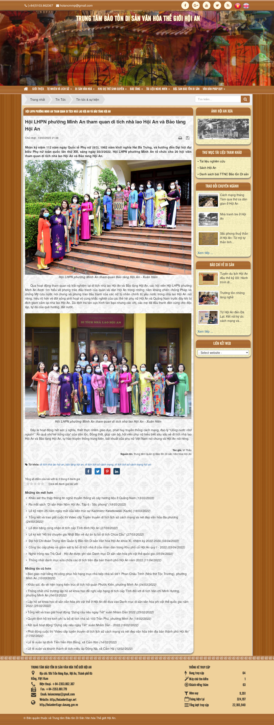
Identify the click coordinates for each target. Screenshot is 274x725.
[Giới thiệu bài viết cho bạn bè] (174, 137)
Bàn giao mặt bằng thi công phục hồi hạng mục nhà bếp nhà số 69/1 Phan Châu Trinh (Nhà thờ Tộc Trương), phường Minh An (106, 576)
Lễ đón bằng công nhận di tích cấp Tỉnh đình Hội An (64, 528)
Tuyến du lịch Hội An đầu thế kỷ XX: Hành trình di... (234, 277)
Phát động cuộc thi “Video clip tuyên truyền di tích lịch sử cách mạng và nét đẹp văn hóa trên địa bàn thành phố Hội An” (109, 631)
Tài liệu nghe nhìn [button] (157, 89)
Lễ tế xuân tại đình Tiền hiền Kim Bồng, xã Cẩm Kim (63, 642)
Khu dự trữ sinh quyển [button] (111, 89)
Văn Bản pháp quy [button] (213, 89)
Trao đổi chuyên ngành (222, 186)
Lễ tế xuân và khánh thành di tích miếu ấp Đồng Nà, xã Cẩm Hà (71, 648)
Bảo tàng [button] (135, 89)
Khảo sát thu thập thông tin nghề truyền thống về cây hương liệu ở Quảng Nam (82, 498)
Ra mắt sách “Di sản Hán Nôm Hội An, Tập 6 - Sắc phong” (68, 504)
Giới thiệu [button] (38, 89)
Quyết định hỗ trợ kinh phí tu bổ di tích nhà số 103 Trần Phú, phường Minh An (80, 618)
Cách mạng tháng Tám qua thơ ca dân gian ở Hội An (233, 199)
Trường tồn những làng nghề (232, 295)
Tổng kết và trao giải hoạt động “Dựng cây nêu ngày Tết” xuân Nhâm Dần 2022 (82, 612)
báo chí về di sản (222, 265)
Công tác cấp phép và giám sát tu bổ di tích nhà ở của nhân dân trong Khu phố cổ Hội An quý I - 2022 (98, 547)
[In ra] (180, 137)
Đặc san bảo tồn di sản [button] (186, 89)
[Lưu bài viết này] (188, 137)
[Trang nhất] (26, 89)
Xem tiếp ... (205, 253)
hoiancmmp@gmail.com (76, 5)
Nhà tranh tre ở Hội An (233, 216)
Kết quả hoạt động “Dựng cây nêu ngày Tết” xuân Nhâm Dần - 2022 (74, 625)
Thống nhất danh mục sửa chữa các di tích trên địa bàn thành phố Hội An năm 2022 (86, 560)
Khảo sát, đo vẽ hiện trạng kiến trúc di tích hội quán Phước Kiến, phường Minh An (83, 584)
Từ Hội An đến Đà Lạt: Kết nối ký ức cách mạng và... (232, 316)
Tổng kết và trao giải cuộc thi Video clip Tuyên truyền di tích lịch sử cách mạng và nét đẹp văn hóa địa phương (103, 517)
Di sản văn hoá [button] (83, 89)
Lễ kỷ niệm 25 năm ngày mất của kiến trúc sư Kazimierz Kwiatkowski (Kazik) (80, 511)
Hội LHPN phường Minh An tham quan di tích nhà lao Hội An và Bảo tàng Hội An (68, 111)
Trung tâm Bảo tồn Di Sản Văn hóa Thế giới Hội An (83, 718)
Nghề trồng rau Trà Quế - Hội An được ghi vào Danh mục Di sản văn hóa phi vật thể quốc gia (92, 553)
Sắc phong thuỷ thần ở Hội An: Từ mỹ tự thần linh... (234, 237)
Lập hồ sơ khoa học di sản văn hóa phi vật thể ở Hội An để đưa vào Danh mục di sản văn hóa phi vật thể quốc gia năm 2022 (107, 603)
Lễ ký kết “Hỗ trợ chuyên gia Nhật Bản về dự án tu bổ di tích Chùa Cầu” (77, 534)
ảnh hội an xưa (222, 111)
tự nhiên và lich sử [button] (58, 89)
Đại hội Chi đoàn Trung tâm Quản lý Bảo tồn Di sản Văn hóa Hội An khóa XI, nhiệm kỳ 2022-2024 (95, 541)
